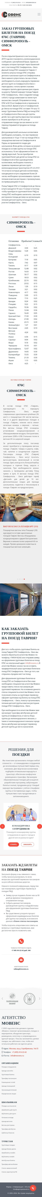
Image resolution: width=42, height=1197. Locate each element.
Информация (18, 1187)
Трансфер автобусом (9, 1129)
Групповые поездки (8, 1145)
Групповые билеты (8, 1074)
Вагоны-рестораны (8, 1125)
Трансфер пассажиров (9, 1078)
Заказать (27, 844)
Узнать (13, 844)
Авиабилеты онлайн (8, 1153)
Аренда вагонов (7, 1121)
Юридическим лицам (9, 1094)
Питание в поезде (7, 1117)
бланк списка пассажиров (26, 921)
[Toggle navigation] (39, 14)
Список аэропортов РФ (9, 1172)
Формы (9, 1187)
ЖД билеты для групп (9, 1114)
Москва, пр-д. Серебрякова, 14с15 (23, 1048)
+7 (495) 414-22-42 (16, 2)
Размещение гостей (8, 1082)
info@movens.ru (31, 2)
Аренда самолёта (7, 1071)
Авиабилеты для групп (9, 1110)
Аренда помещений (8, 1086)
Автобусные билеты (8, 1160)
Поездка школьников (9, 1106)
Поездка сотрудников (9, 1067)
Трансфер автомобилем (10, 1164)
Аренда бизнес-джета (9, 1149)
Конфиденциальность (21, 1189)
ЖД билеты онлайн (8, 1157)
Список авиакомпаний (9, 1168)
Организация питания (9, 1090)
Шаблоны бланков (8, 1133)
